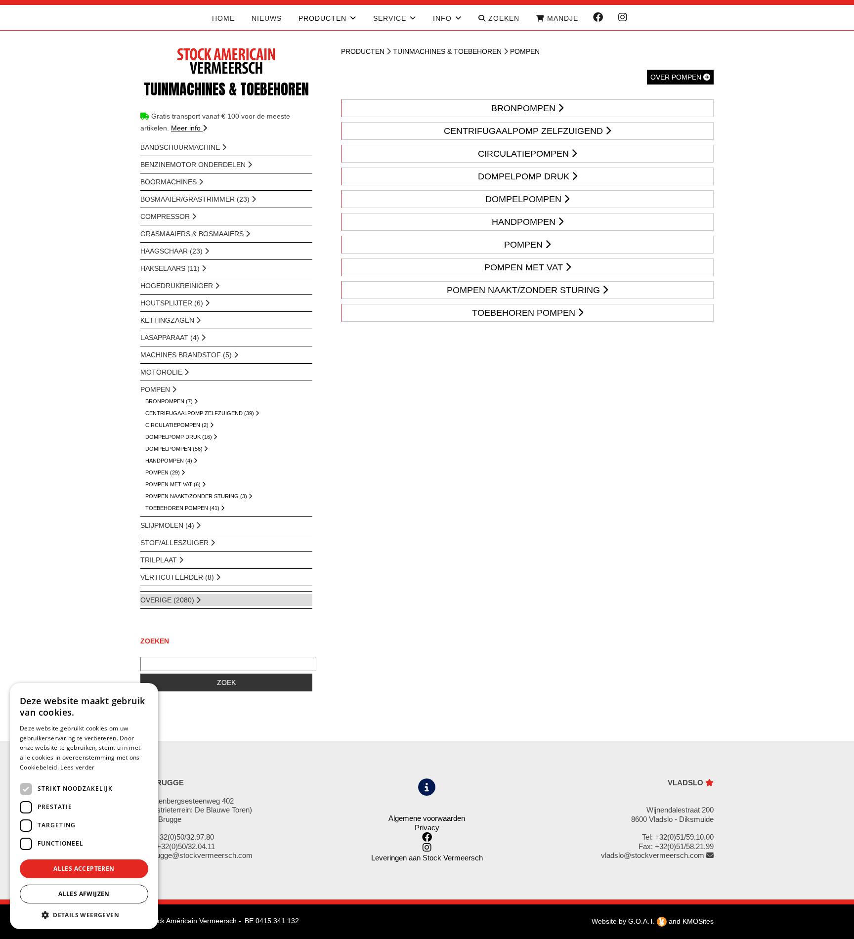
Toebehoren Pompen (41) (183, 508)
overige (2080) (168, 600)
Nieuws (267, 18)
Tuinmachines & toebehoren (447, 51)
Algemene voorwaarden (426, 818)
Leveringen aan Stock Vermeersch (427, 858)
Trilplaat (159, 560)
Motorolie (162, 372)
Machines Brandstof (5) (187, 355)
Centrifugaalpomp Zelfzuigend (524, 131)
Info (442, 18)
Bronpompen (524, 108)
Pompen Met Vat (524, 267)
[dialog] (84, 806)
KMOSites (698, 921)
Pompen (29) (163, 472)
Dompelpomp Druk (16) (179, 437)
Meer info (187, 128)
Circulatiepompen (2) (177, 425)
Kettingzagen (168, 320)
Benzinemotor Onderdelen (194, 165)
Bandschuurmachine (181, 147)
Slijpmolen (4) (168, 525)
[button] (84, 914)
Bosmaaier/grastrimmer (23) (196, 199)
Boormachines (169, 182)
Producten (362, 51)
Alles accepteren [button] (83, 868)
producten (322, 18)
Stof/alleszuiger (175, 543)
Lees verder (77, 767)
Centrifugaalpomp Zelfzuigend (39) (200, 413)
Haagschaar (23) (172, 251)
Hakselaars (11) (171, 268)
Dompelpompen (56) (174, 449)
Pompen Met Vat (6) (173, 484)
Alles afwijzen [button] (84, 894)
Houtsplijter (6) (172, 303)
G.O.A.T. (642, 921)
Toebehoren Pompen (525, 313)
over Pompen (676, 77)
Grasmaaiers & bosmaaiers (193, 234)
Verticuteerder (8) (178, 577)
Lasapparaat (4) (170, 337)
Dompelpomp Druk (525, 176)
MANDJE (561, 18)
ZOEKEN (502, 18)
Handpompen (525, 222)
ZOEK (226, 682)
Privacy (427, 827)
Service (389, 18)
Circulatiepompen (524, 154)
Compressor (166, 216)
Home (223, 18)
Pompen (156, 389)
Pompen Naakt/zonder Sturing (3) (197, 496)
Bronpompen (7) (169, 401)
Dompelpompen (524, 199)
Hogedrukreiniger (177, 286)
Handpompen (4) (169, 461)
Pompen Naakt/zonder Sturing (524, 290)
